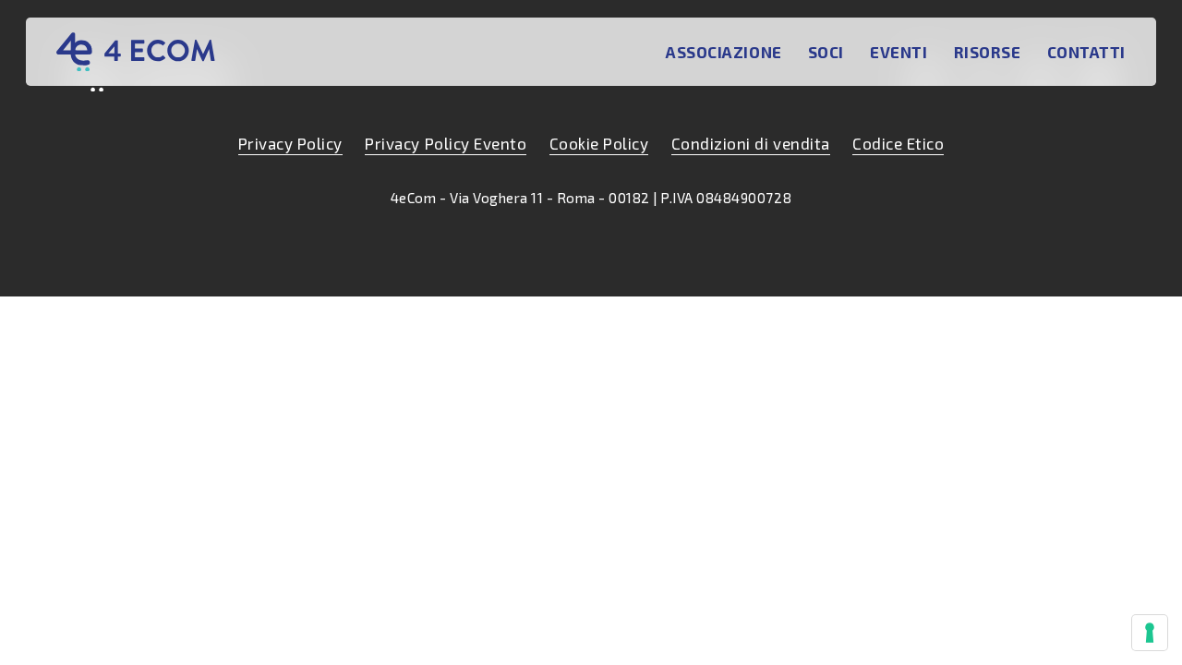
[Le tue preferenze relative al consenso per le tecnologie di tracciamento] (1149, 632)
